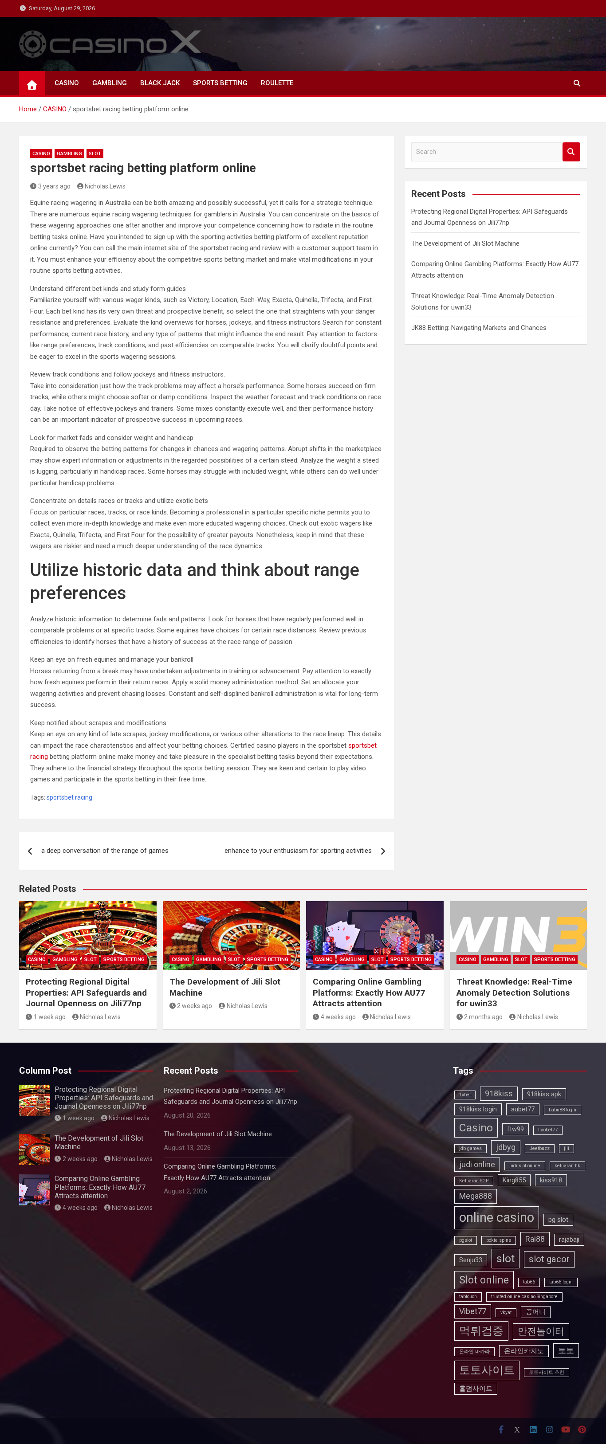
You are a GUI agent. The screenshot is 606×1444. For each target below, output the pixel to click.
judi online (477, 1164)
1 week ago (50, 1016)
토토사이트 (487, 1370)
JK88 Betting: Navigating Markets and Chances (479, 328)
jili (566, 1148)
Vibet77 (472, 1311)
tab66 (529, 1282)
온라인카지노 (524, 1351)
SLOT (95, 154)
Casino (476, 1127)
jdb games (470, 1148)
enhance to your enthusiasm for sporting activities (298, 851)
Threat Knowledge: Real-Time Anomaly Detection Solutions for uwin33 (514, 992)
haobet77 (548, 1130)
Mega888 (475, 1196)
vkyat (506, 1312)
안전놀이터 (541, 1331)
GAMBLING (109, 83)
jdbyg (505, 1147)
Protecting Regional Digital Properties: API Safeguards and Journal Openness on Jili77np (86, 992)
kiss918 (551, 1180)
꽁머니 (536, 1312)
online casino (496, 1217)
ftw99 (515, 1129)
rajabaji (569, 1240)
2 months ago (483, 1016)
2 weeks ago (194, 1005)
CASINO (67, 83)
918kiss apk (544, 1094)
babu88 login (562, 1110)
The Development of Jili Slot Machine (465, 243)
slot (505, 1258)
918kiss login (478, 1109)
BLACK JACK (160, 83)
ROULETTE (277, 83)
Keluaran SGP (473, 1181)
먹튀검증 (481, 1330)
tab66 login (561, 1282)
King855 (514, 1180)
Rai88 (535, 1239)
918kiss (499, 1093)
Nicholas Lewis (105, 186)
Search (571, 151)
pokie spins (498, 1240)
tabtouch (468, 1296)
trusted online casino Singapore (524, 1296)
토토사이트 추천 (546, 1372)
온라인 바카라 (474, 1351)
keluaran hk (567, 1166)
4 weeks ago (338, 1016)
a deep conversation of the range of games (105, 851)
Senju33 (470, 1260)
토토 (566, 1350)
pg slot (558, 1220)
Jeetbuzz (540, 1148)
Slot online (484, 1280)
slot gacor (549, 1259)
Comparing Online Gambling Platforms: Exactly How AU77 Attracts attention (369, 992)
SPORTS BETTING (220, 83)
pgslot (465, 1240)
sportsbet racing (69, 797)
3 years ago (54, 186)
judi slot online (524, 1166)
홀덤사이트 (475, 1389)
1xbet (465, 1095)
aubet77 (523, 1109)
